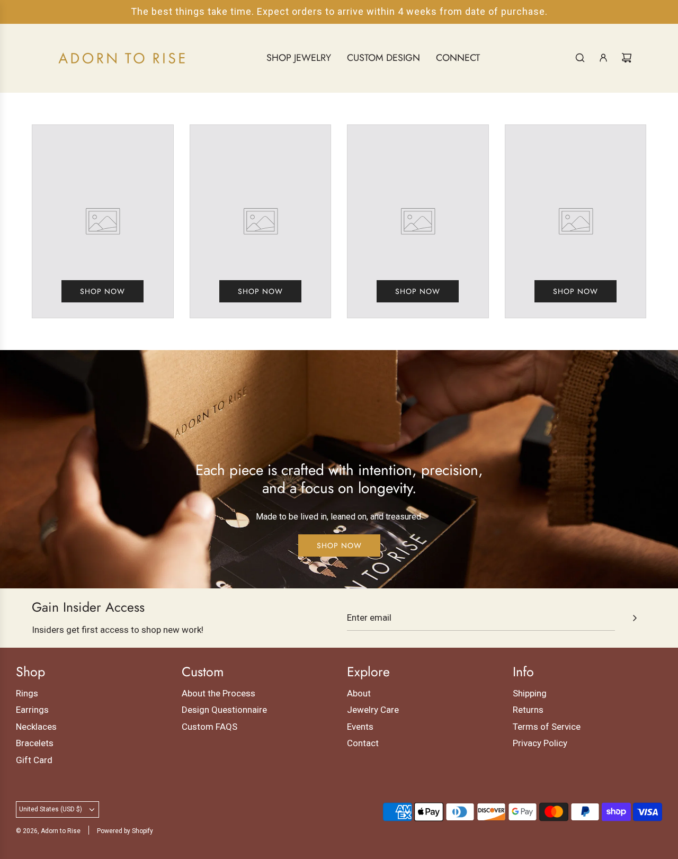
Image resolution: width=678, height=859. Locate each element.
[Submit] (634, 618)
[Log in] (603, 57)
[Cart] (626, 57)
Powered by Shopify (125, 831)
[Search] (580, 57)
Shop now (102, 291)
